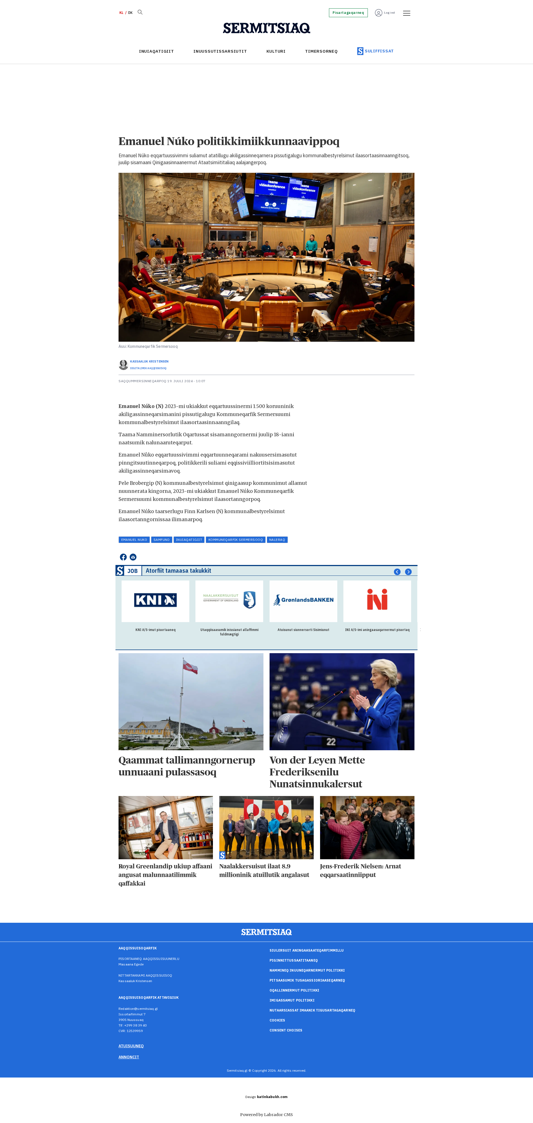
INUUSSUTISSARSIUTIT (220, 51)
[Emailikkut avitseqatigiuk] (133, 557)
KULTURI (276, 51)
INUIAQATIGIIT (156, 51)
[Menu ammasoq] (405, 13)
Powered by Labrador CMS (266, 1114)
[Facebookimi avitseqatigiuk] (123, 557)
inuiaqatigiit (189, 540)
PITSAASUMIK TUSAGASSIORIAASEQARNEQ (307, 980)
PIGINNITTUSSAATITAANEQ (294, 960)
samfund (162, 540)
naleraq (277, 540)
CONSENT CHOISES (286, 1030)
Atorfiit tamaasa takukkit (178, 570)
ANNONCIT (129, 1056)
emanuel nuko (134, 540)
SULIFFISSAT (379, 51)
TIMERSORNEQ (321, 51)
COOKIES (277, 1020)
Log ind (389, 12)
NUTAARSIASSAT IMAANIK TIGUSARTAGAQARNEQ (312, 1010)
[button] (397, 572)
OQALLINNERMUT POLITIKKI (294, 990)
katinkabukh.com (272, 1097)
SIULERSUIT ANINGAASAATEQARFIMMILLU (307, 950)
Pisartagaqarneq (348, 13)
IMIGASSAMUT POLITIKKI (292, 1000)
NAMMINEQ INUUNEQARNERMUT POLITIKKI (307, 970)
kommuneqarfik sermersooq (235, 540)
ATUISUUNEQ (131, 1045)
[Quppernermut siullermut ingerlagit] (266, 28)
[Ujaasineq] (140, 13)
